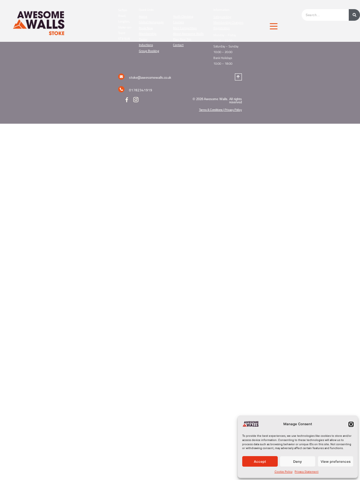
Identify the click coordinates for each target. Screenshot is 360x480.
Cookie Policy (283, 471)
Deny (297, 461)
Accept (260, 461)
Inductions (146, 45)
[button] (351, 424)
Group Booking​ (149, 50)
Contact (178, 45)
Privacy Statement (307, 471)
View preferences (336, 461)
